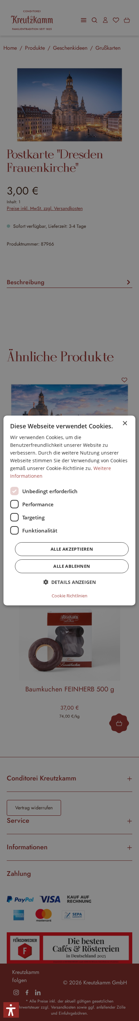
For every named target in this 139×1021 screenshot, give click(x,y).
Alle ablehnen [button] (71, 566)
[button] (69, 582)
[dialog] (69, 511)
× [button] (124, 423)
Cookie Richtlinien (69, 596)
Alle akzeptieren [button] (72, 549)
